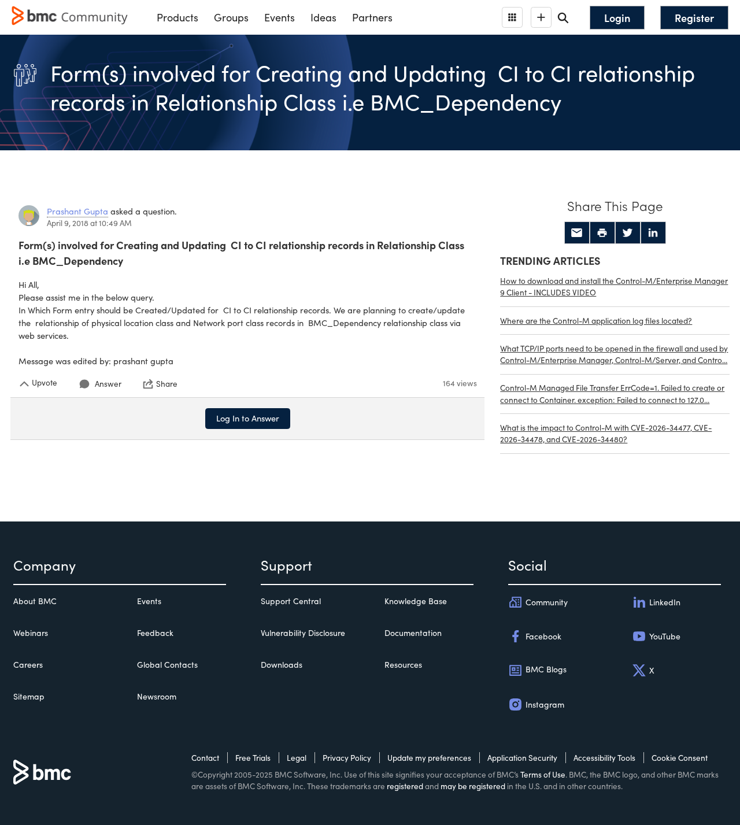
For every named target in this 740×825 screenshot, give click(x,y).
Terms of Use (542, 774)
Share (166, 384)
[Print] (602, 233)
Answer (108, 383)
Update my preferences (429, 757)
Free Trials (253, 757)
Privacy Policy (347, 757)
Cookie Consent (680, 757)
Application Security (522, 757)
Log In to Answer (247, 418)
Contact (205, 757)
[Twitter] (628, 233)
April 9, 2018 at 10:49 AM (89, 222)
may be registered (473, 785)
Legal (296, 757)
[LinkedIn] (653, 233)
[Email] (577, 233)
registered (405, 785)
